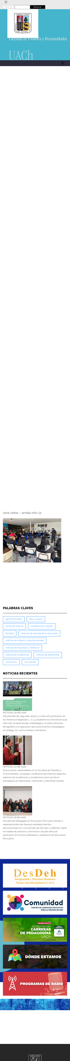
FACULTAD (9, 633)
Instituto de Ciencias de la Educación (39, 633)
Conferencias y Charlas (42, 626)
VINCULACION (11, 662)
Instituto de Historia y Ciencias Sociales (24, 640)
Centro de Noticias (14, 626)
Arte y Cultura (36, 619)
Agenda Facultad (13, 619)
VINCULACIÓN (30, 662)
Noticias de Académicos (17, 655)
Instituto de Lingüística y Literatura (22, 647)
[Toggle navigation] (6, 2)
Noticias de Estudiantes (47, 655)
